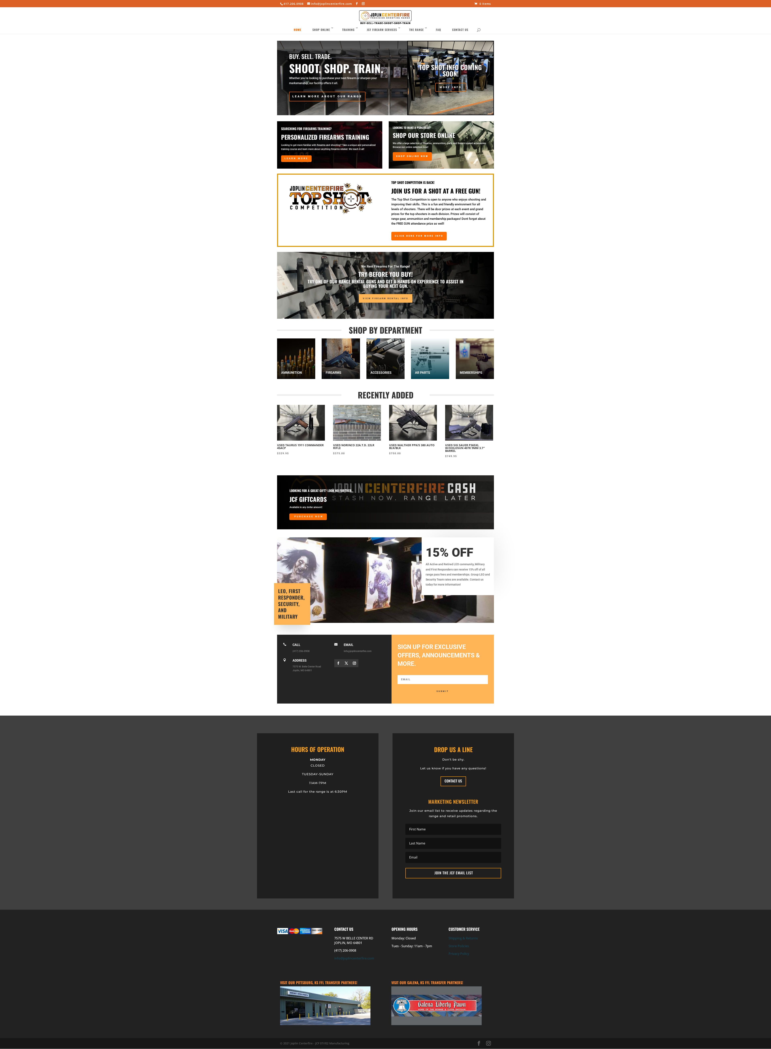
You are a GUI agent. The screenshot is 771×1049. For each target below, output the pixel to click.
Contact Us (460, 29)
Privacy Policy (459, 953)
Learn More (296, 158)
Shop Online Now (412, 156)
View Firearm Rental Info (385, 298)
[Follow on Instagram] (354, 663)
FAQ (438, 29)
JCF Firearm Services (382, 29)
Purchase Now (308, 516)
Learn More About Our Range (327, 96)
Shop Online (321, 29)
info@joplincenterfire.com (354, 958)
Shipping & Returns (463, 938)
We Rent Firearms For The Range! (385, 266)
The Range (416, 29)
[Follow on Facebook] (338, 663)
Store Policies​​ (459, 946)
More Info (451, 87)
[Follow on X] (346, 663)
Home (297, 29)
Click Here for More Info (419, 236)
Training (348, 29)
